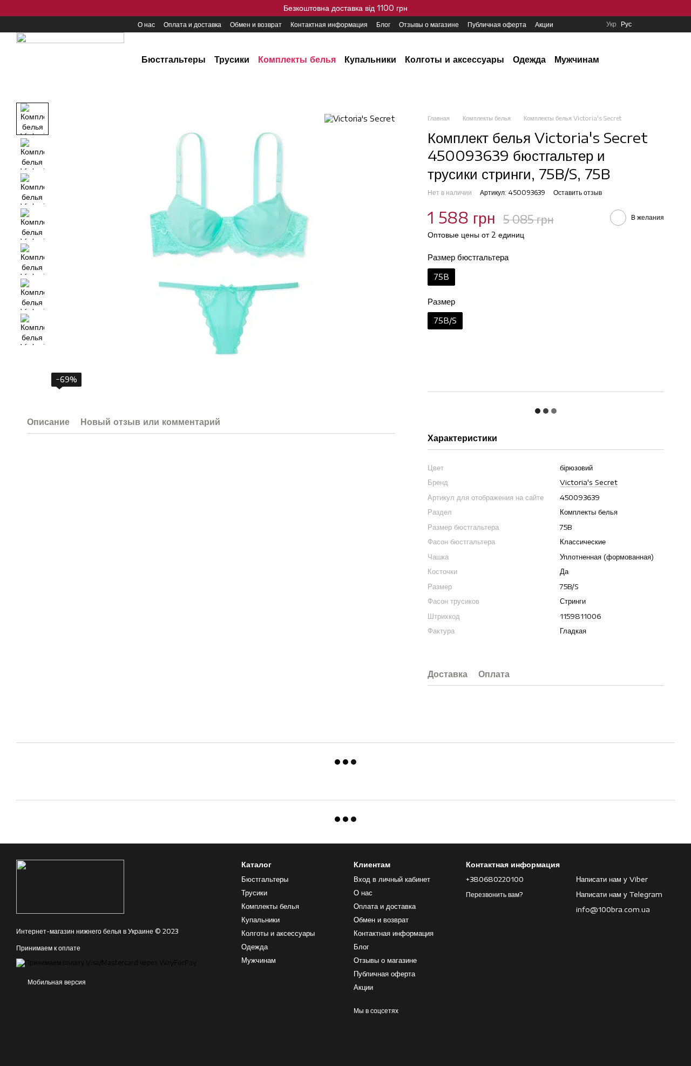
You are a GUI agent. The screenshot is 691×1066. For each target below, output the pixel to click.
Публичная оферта (497, 25)
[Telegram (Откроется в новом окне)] (46, 24)
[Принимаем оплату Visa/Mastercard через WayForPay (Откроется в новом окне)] (106, 962)
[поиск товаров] (637, 59)
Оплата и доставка (192, 25)
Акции (544, 25)
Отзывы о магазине (429, 25)
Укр (611, 24)
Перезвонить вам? (494, 894)
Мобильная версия (56, 982)
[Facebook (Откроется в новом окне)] (33, 24)
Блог (383, 25)
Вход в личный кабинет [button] (392, 879)
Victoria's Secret (589, 482)
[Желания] (647, 24)
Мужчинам (576, 59)
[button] (682, 8)
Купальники (370, 59)
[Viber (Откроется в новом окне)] (59, 24)
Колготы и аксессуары (454, 59)
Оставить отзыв (577, 192)
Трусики (231, 59)
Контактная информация (329, 25)
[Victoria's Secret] (360, 118)
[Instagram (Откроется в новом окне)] (20, 24)
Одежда (529, 59)
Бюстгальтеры (173, 59)
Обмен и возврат (256, 25)
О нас (146, 25)
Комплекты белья (297, 59)
